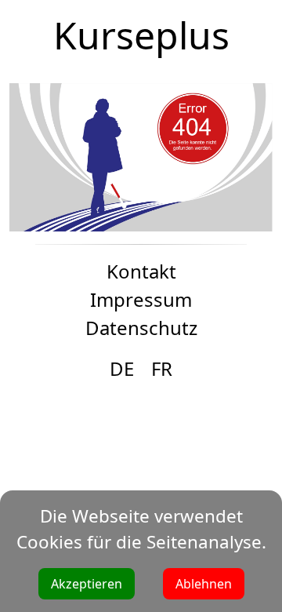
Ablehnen (203, 583)
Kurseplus (141, 34)
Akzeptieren (86, 583)
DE (122, 368)
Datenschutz (141, 328)
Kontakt (141, 271)
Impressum (141, 299)
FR (161, 368)
